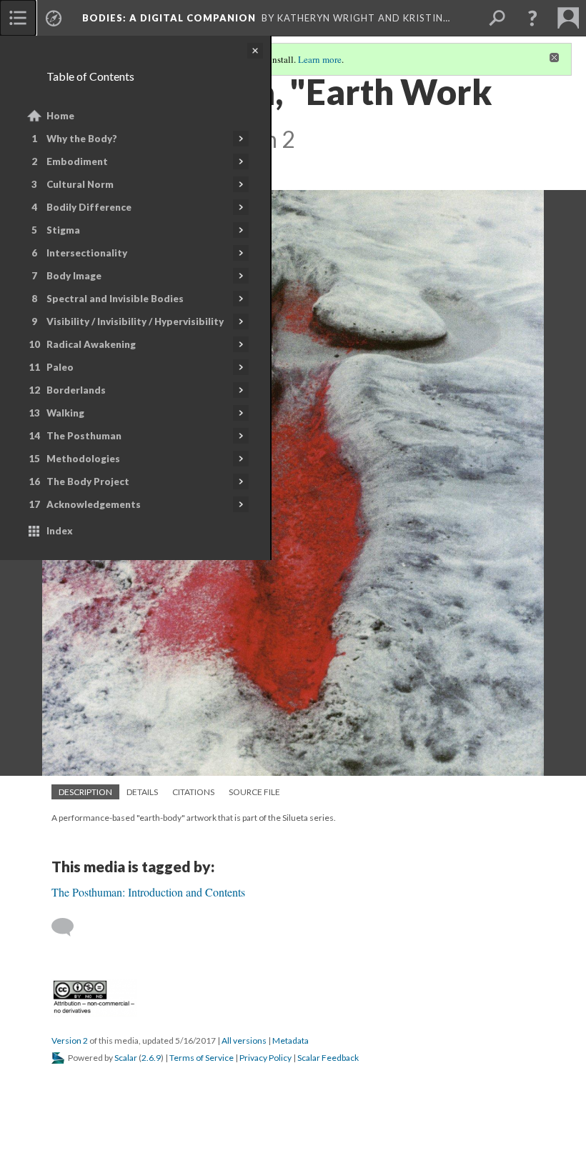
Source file (254, 792)
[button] (532, 18)
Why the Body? (81, 138)
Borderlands (76, 390)
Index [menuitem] (59, 530)
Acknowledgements (93, 504)
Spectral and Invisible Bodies (115, 298)
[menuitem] (18, 18)
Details (142, 792)
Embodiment (77, 161)
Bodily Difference (88, 207)
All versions (244, 1040)
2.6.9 (151, 1057)
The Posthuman (83, 435)
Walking (65, 413)
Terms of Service (201, 1057)
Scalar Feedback (328, 1057)
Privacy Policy (265, 1057)
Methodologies (83, 458)
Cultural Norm (80, 184)
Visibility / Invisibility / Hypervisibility (135, 321)
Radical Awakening (91, 344)
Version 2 (69, 1040)
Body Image (73, 275)
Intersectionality (86, 253)
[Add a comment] (68, 927)
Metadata (290, 1040)
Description (85, 792)
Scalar (125, 1057)
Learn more (320, 59)
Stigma (63, 230)
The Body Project (87, 481)
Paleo (60, 367)
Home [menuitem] (60, 115)
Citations (193, 792)
